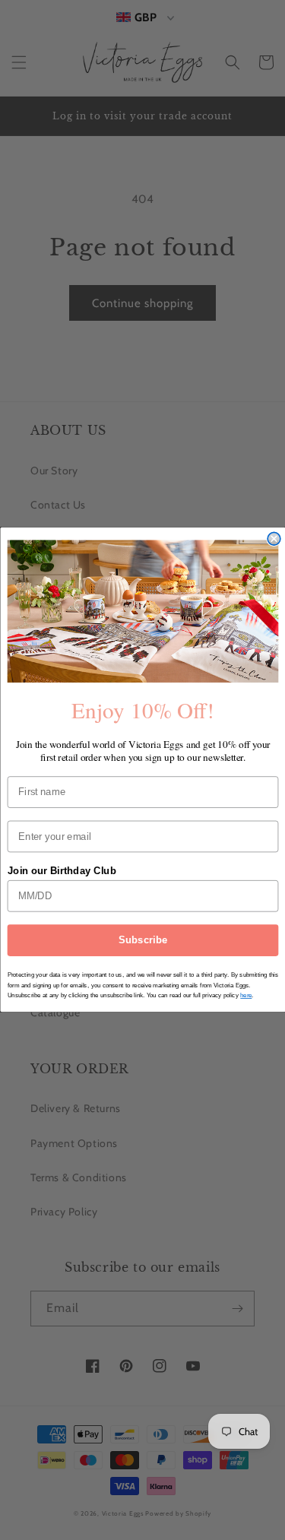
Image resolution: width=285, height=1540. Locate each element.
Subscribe (142, 940)
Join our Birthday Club (61, 871)
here (246, 996)
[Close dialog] (274, 539)
